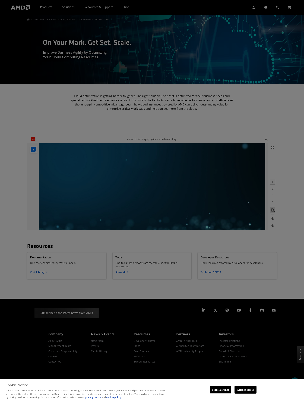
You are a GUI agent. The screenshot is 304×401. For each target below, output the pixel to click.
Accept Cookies (245, 389)
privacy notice (93, 397)
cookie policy (113, 397)
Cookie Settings (220, 389)
